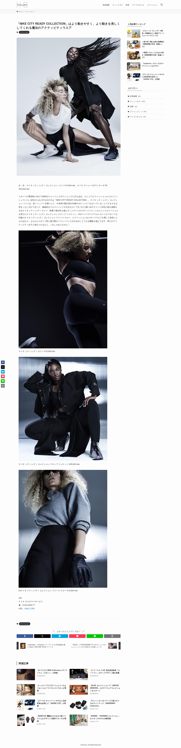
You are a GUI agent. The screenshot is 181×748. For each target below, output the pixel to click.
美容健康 (135, 96)
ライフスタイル (138, 116)
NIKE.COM (29, 608)
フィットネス (137, 101)
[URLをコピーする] (112, 636)
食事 (133, 106)
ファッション (24, 32)
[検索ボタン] (161, 4)
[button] (25, 636)
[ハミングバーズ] (22, 4)
